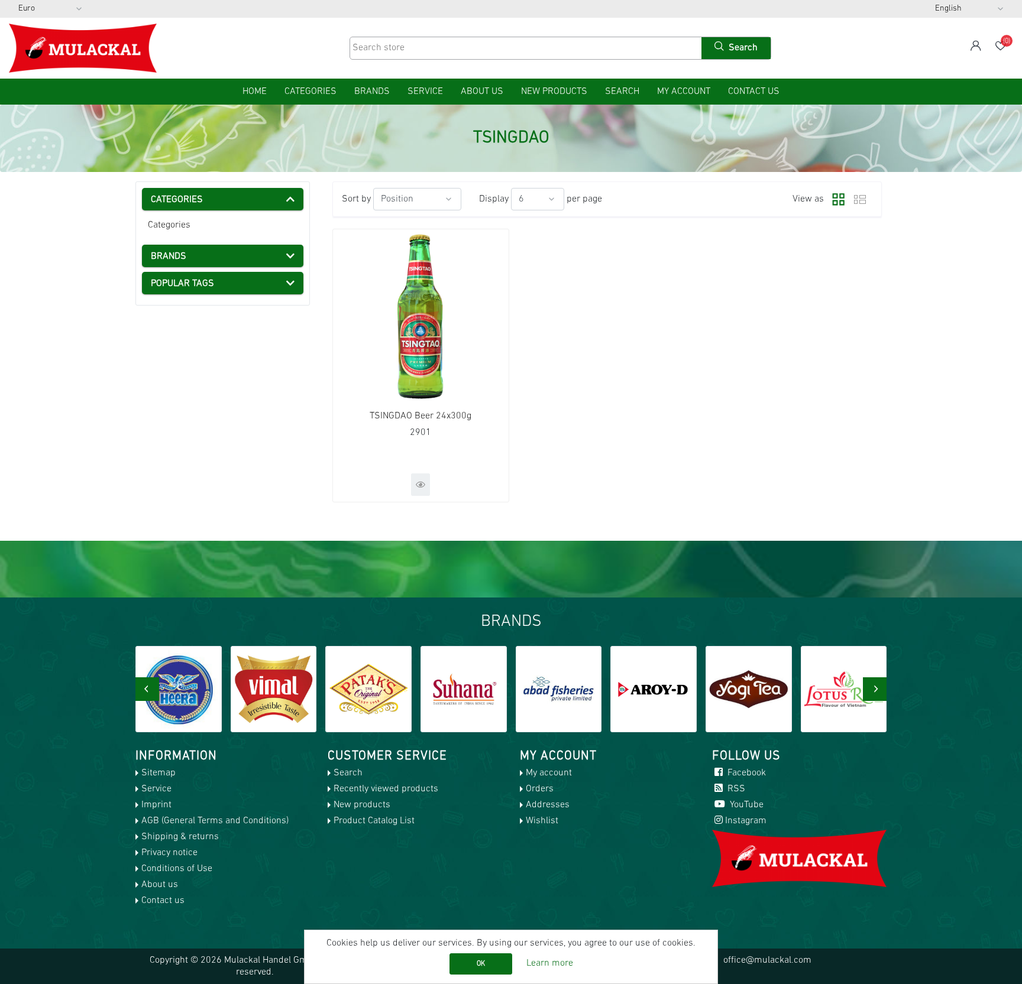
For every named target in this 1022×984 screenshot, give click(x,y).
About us (482, 91)
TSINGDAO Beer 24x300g (420, 416)
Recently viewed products (386, 789)
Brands (372, 91)
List (860, 199)
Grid (835, 199)
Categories (169, 225)
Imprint (156, 805)
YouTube (745, 805)
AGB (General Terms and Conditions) (215, 821)
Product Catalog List (374, 821)
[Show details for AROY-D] (653, 689)
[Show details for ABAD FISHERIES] (559, 689)
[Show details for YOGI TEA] (748, 689)
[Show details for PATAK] (368, 689)
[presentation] (147, 689)
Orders (540, 789)
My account (683, 91)
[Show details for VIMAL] (273, 689)
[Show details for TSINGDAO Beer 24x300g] (421, 317)
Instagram (746, 821)
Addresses (548, 805)
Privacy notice (169, 853)
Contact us (754, 91)
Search (622, 91)
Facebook (745, 773)
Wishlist (542, 821)
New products (554, 91)
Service (425, 91)
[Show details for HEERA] (178, 689)
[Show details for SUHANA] (463, 689)
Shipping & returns (180, 837)
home (254, 91)
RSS (735, 789)
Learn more (549, 963)
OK (481, 963)
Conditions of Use (176, 868)
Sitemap (158, 773)
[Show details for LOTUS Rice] (844, 689)
